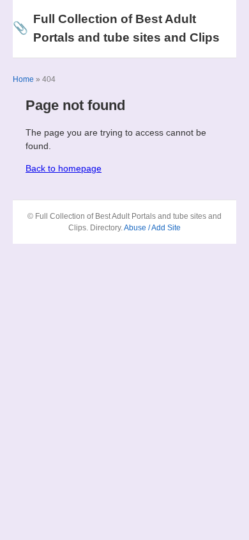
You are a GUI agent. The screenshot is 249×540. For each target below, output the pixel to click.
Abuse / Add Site (152, 227)
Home (23, 79)
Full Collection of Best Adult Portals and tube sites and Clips (116, 28)
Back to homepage (64, 168)
